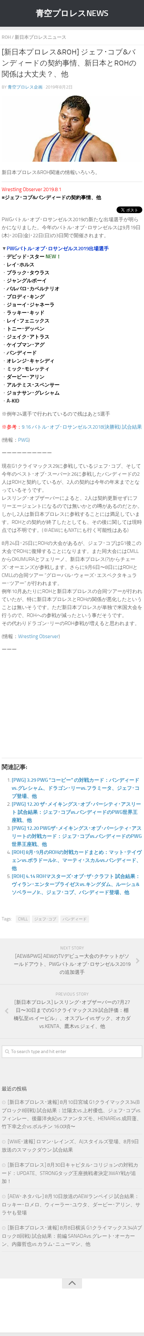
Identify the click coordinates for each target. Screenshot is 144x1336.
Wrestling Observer (38, 636)
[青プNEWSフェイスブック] (78, 1314)
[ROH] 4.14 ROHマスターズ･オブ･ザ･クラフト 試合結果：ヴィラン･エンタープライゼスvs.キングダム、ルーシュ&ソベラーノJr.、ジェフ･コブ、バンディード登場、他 (76, 884)
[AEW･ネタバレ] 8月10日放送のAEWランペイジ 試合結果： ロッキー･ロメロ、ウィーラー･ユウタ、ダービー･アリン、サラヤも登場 (71, 1204)
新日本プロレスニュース (40, 37)
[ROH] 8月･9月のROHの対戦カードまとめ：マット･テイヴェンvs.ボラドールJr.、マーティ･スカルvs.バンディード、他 (77, 860)
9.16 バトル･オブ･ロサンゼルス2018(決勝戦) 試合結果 (82, 427)
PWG (23, 440)
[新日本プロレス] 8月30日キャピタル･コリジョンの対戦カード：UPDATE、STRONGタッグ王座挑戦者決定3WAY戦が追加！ (70, 1173)
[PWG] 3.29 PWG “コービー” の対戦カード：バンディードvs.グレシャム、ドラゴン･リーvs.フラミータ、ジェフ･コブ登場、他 (76, 788)
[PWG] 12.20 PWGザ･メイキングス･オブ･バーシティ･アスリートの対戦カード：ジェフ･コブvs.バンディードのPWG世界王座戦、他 (77, 836)
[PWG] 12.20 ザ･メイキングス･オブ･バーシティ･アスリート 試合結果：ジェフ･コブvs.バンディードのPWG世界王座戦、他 (76, 812)
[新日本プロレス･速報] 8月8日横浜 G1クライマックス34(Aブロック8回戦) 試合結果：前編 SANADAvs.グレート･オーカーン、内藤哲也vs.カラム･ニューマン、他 (72, 1236)
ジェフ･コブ (45, 919)
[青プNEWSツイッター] (65, 1314)
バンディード (75, 919)
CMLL (23, 919)
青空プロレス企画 (25, 87)
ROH (6, 37)
